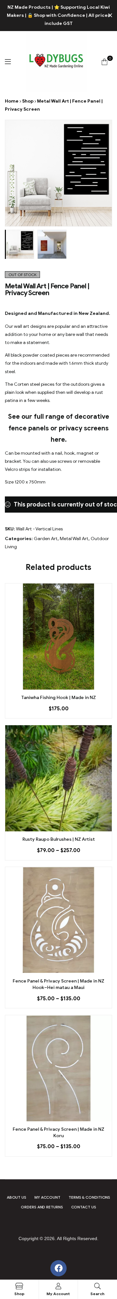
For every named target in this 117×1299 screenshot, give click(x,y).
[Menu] (8, 61)
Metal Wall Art (74, 538)
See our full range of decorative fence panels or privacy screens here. (58, 428)
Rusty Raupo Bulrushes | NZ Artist (58, 839)
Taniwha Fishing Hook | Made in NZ (58, 697)
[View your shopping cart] (104, 61)
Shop (27, 101)
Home (12, 101)
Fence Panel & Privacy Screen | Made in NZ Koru (58, 1132)
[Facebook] (58, 1268)
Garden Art (46, 538)
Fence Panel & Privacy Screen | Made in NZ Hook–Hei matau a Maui (58, 984)
